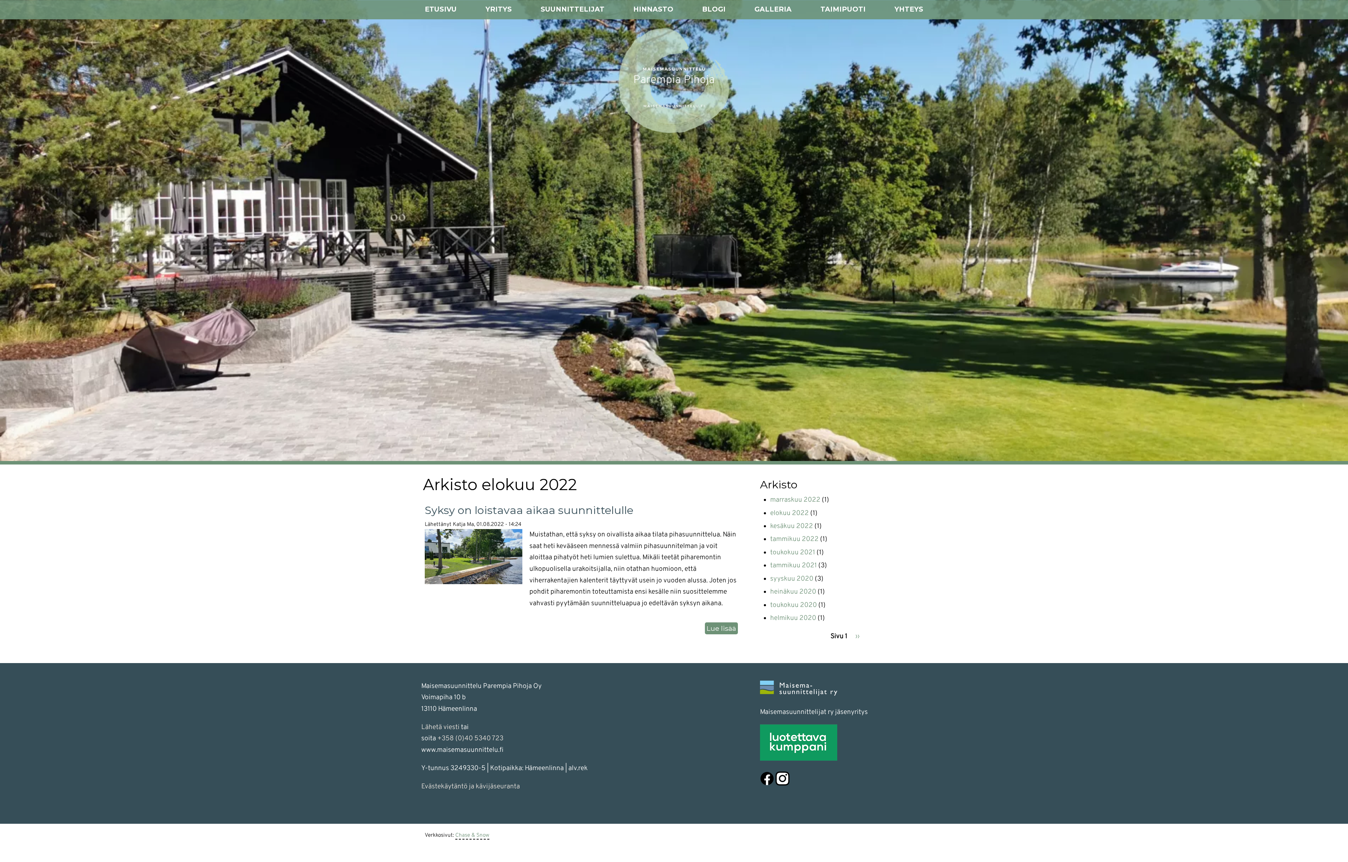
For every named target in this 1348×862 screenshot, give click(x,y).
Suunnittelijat (572, 9)
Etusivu (441, 9)
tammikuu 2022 (794, 539)
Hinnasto (653, 9)
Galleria (773, 9)
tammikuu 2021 (793, 565)
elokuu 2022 (789, 513)
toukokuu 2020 (793, 605)
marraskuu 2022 (795, 500)
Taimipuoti (843, 9)
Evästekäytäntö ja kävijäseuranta (470, 786)
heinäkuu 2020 (793, 592)
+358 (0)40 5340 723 (470, 738)
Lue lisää (722, 629)
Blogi (714, 9)
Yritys (498, 9)
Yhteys (908, 9)
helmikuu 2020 (793, 618)
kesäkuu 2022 (791, 526)
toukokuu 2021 (792, 552)
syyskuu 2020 (791, 579)
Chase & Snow (472, 835)
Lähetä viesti (440, 727)
